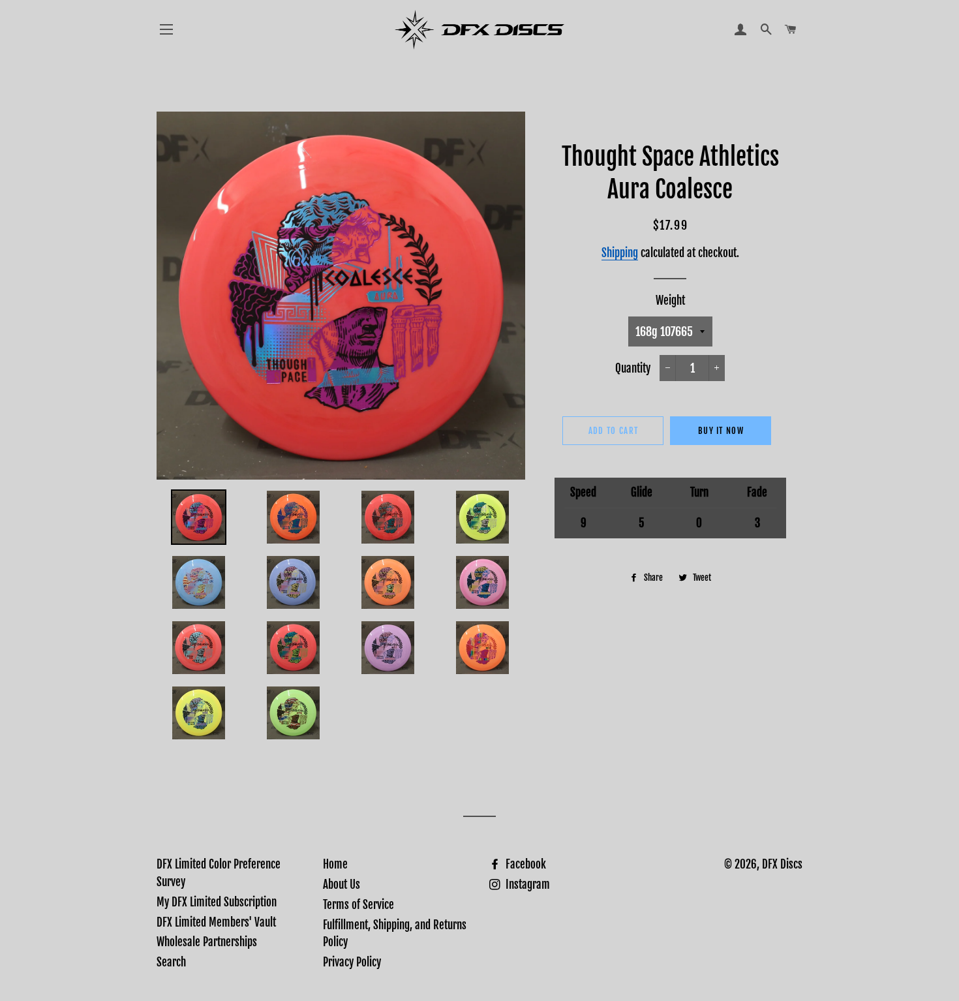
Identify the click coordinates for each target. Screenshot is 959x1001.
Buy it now (721, 430)
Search (171, 962)
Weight (670, 300)
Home (335, 864)
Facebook (524, 864)
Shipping (619, 253)
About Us (341, 884)
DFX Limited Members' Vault (216, 922)
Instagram (526, 884)
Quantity (632, 368)
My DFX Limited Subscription (217, 902)
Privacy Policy (352, 962)
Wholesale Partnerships (207, 942)
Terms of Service (358, 905)
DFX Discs (782, 864)
